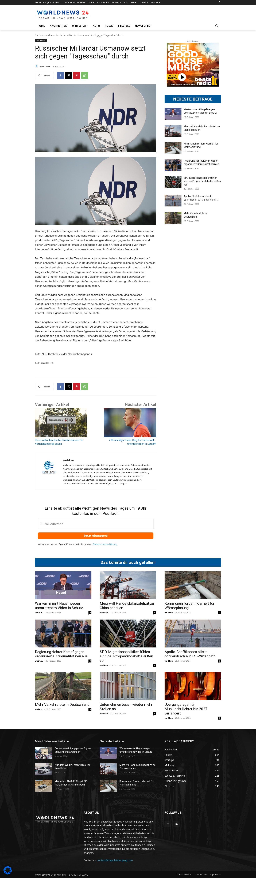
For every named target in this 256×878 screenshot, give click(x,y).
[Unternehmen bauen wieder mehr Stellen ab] (128, 686)
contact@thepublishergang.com (115, 860)
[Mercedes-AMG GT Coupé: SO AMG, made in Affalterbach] (43, 786)
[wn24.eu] (37, 66)
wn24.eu (46, 66)
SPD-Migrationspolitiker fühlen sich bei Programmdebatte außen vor (202, 181)
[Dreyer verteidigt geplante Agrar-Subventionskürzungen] (43, 753)
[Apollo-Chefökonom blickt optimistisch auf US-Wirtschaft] (173, 200)
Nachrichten (48, 35)
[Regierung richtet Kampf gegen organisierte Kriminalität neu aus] (173, 165)
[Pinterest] (76, 75)
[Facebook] (219, 3)
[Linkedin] (176, 824)
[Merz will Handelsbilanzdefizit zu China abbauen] (173, 131)
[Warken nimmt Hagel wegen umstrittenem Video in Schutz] (173, 114)
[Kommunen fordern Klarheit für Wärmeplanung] (173, 148)
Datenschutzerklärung (105, 544)
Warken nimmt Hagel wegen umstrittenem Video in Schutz (59, 605)
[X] (68, 75)
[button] (217, 26)
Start (37, 35)
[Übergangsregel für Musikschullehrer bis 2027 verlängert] (193, 686)
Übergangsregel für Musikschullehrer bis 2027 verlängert (186, 708)
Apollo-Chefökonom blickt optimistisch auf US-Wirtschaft (190, 654)
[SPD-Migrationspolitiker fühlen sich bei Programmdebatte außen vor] (173, 182)
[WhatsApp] (84, 75)
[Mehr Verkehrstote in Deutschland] (173, 218)
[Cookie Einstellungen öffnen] (7, 873)
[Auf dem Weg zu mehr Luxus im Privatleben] (43, 769)
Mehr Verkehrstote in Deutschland (62, 704)
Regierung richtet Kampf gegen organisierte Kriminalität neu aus (61, 654)
